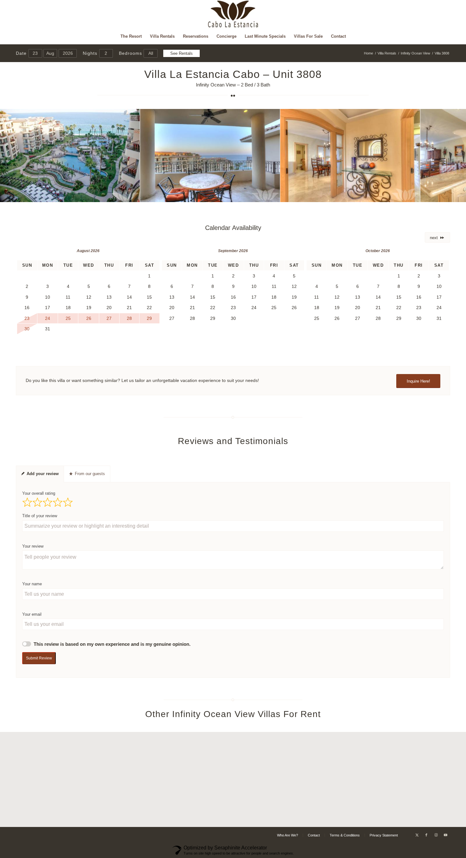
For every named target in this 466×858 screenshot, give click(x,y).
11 (243, 195)
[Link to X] (417, 835)
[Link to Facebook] (426, 835)
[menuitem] (131, 36)
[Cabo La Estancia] (233, 14)
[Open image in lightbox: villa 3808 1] (133, 195)
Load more (233, 816)
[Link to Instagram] (436, 835)
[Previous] (14, 155)
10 (238, 195)
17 (273, 195)
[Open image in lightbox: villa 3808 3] (413, 195)
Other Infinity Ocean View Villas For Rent (233, 714)
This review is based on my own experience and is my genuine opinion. (112, 644)
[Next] (451, 155)
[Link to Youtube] (445, 835)
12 (248, 195)
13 (253, 195)
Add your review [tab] (43, 473)
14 (258, 195)
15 (263, 195)
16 (268, 195)
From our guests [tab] (90, 473)
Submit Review (39, 658)
